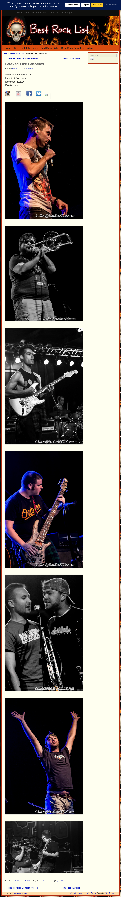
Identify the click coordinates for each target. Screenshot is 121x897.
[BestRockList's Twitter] (38, 95)
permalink (60, 881)
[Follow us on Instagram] (7, 95)
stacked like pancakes (45, 881)
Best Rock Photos (27, 881)
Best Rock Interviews (26, 48)
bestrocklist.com (20, 893)
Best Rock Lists (49, 48)
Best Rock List (17, 53)
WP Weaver (109, 893)
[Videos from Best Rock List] (18, 95)
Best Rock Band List (72, 48)
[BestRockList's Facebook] (29, 95)
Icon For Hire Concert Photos (21, 58)
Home (7, 48)
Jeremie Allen (30, 68)
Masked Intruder (73, 58)
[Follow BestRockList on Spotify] (47, 95)
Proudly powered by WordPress (83, 893)
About (90, 48)
